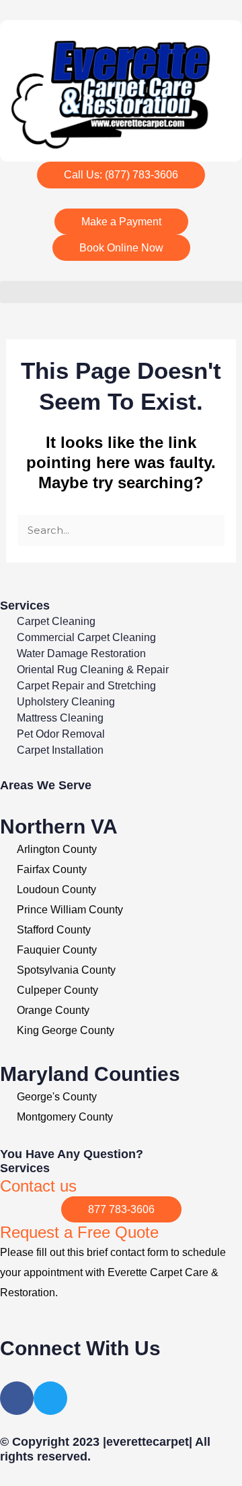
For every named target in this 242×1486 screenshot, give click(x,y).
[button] (121, 292)
